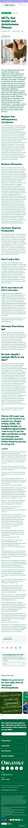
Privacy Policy (13, 785)
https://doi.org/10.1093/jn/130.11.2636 (13, 497)
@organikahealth (16, 680)
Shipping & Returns (21, 785)
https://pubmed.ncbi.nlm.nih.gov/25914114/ (14, 567)
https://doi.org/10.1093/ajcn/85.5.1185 (10, 537)
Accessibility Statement (13, 787)
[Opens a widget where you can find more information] (22, 825)
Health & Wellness (6, 13)
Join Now (24, 733)
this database (15, 418)
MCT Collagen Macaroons (15, 409)
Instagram (9, 444)
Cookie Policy (4, 787)
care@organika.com (7, 774)
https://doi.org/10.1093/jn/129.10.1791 (10, 622)
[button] (1, 1)
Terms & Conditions (5, 785)
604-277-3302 (5, 779)
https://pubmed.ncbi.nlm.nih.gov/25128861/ (11, 485)
